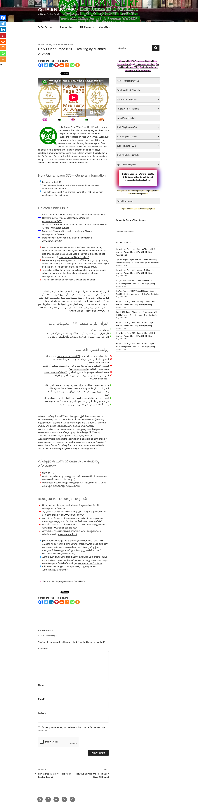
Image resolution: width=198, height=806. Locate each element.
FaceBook (70, 279)
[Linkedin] (51, 65)
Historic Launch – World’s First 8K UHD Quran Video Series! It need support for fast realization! (138, 176)
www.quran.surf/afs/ (60, 227)
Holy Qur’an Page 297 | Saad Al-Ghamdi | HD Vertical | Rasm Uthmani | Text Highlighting (135, 250)
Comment (43, 648)
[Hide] (1, 64)
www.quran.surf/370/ (52, 221)
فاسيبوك (80, 404)
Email (41, 699)
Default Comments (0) (47, 635)
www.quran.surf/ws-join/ (64, 263)
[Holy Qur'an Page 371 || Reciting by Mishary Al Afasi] (44, 119)
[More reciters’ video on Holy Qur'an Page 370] (58, 120)
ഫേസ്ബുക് (68, 566)
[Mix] (67, 65)
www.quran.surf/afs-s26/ (53, 234)
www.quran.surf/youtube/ (54, 276)
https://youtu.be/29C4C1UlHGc (71, 581)
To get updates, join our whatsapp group (138, 208)
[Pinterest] (56, 65)
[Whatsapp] (72, 65)
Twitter (79, 279)
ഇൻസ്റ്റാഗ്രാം (90, 566)
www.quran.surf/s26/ (52, 240)
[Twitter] (46, 65)
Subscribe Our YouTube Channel (131, 220)
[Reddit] (61, 65)
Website (42, 713)
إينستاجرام (64, 404)
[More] (77, 65)
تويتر (73, 404)
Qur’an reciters (66, 27)
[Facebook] (40, 65)
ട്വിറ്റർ (78, 566)
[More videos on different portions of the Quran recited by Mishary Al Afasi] (87, 120)
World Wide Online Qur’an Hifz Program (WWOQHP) (64, 162)
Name (41, 685)
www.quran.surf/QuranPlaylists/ (74, 257)
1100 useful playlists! (145, 64)
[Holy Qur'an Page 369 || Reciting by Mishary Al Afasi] (101, 119)
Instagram (91, 279)
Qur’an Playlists (45, 27)
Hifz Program (86, 27)
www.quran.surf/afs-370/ (93, 214)
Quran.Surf (56, 9)
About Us (103, 27)
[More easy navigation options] (73, 119)
